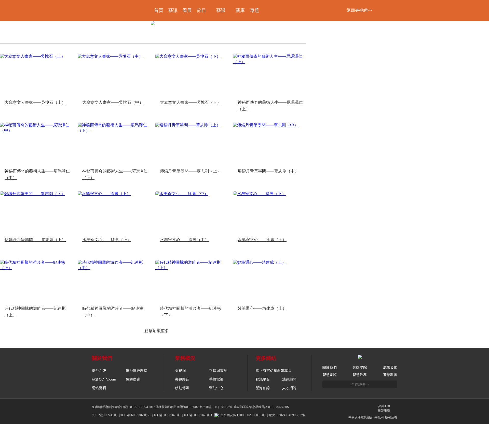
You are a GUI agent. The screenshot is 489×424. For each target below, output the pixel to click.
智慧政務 (359, 375)
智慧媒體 (329, 375)
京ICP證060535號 (104, 415)
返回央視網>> (359, 10)
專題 (254, 10)
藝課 (220, 10)
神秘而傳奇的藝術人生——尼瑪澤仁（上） (270, 105)
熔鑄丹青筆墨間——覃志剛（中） (268, 171)
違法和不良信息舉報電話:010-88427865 (261, 407)
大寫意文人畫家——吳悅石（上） (35, 102)
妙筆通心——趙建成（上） (262, 308)
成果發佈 (390, 367)
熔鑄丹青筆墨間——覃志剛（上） (190, 171)
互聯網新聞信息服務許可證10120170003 (120, 407)
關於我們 (329, 367)
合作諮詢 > (360, 384)
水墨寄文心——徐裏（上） (106, 240)
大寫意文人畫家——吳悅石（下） (190, 102)
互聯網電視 (218, 371)
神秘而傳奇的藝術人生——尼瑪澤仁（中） (37, 174)
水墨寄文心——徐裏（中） (184, 240)
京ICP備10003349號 (165, 415)
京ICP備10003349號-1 (196, 415)
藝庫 (240, 10)
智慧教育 (390, 375)
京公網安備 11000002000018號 (243, 415)
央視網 (180, 371)
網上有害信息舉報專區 (273, 371)
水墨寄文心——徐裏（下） (262, 240)
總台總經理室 (136, 371)
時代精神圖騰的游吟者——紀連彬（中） (112, 311)
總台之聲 (99, 371)
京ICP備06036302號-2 (134, 415)
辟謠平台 (263, 379)
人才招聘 (289, 388)
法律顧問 (289, 379)
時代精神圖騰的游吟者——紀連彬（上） (35, 311)
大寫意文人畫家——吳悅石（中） (112, 102)
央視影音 (182, 379)
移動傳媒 (182, 388)
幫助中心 (216, 388)
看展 (187, 10)
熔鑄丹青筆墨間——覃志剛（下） (35, 240)
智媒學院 (359, 367)
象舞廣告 (133, 379)
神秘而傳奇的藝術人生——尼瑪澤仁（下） (114, 174)
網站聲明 (99, 388)
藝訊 (173, 10)
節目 (201, 10)
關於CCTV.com (104, 379)
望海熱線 (263, 388)
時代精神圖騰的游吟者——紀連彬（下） (190, 311)
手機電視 (216, 379)
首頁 (158, 10)
